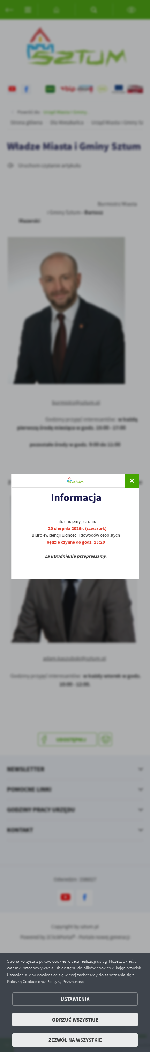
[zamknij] (132, 481)
